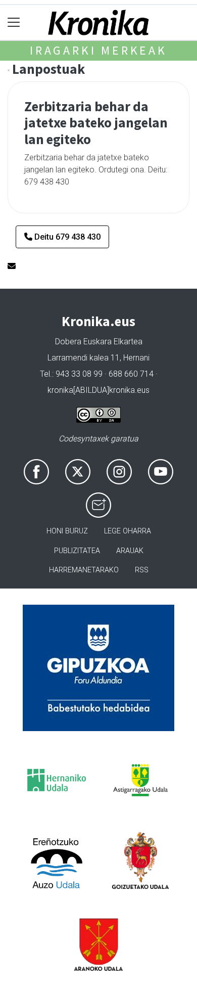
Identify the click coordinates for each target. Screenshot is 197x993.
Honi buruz (67, 531)
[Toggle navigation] (14, 22)
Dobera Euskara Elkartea (98, 341)
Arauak (129, 551)
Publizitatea (77, 551)
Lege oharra (127, 531)
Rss (142, 570)
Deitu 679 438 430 (66, 237)
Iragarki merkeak (98, 50)
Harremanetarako (84, 570)
